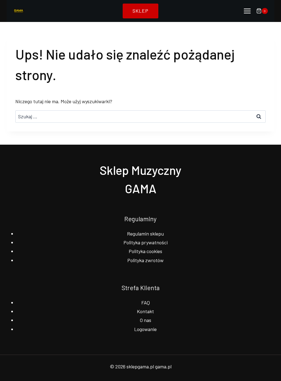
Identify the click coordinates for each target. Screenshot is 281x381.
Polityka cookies (145, 251)
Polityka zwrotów (145, 260)
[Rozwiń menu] (247, 10)
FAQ (145, 302)
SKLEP (140, 11)
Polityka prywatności (145, 242)
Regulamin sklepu (145, 234)
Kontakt (145, 311)
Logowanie (145, 329)
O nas (145, 320)
